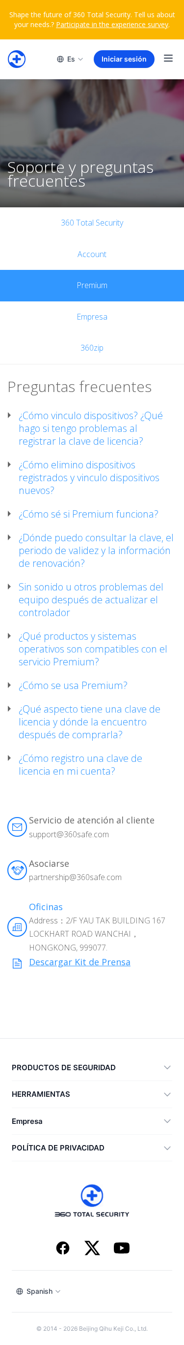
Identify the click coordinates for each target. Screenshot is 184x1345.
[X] (92, 1249)
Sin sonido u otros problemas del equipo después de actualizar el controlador (91, 600)
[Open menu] (168, 59)
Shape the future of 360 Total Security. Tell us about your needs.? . (92, 19)
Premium (92, 285)
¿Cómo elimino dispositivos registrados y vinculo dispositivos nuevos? (89, 478)
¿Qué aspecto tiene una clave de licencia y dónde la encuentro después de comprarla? (89, 722)
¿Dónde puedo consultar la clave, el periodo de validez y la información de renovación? (96, 550)
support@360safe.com (69, 834)
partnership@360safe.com (75, 877)
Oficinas (46, 907)
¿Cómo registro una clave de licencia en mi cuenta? (80, 765)
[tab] (92, 428)
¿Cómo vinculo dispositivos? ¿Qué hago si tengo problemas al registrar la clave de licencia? (91, 428)
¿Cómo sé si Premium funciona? (88, 514)
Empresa (92, 316)
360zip (92, 347)
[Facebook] (63, 1249)
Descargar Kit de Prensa (80, 962)
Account (92, 254)
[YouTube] (122, 1249)
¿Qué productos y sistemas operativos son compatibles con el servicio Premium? (93, 649)
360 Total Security (92, 222)
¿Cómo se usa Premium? (73, 685)
